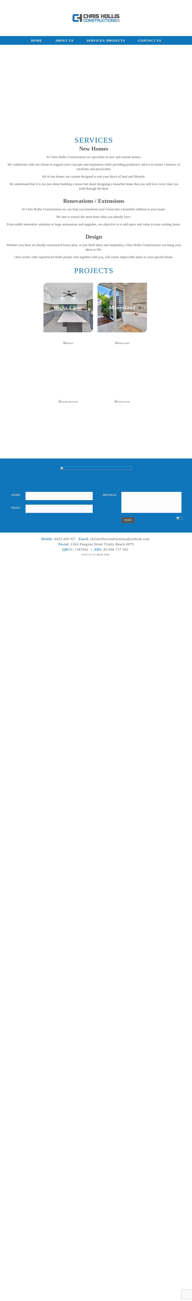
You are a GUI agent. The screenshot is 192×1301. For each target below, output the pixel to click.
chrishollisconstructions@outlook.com (119, 539)
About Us (64, 40)
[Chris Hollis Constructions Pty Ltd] (96, 18)
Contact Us (149, 40)
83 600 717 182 (116, 549)
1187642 (81, 549)
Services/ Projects (106, 40)
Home (36, 40)
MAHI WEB (102, 554)
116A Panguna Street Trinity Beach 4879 (102, 544)
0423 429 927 (65, 539)
